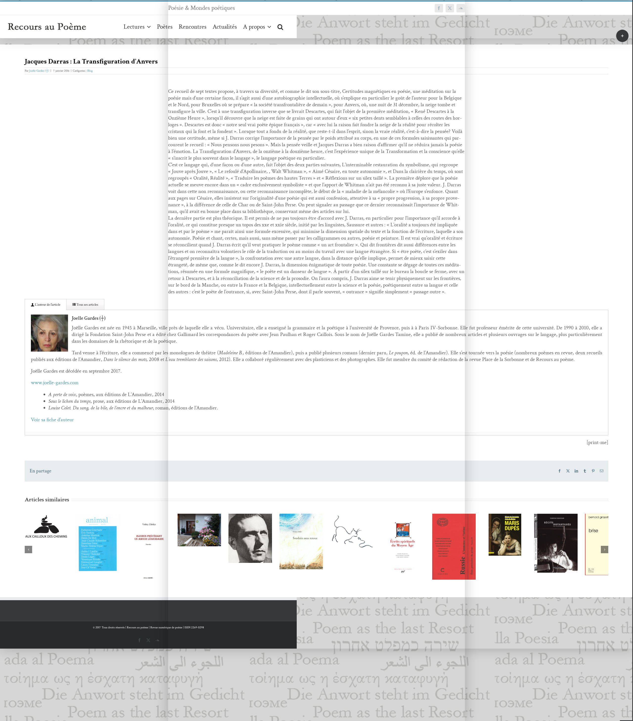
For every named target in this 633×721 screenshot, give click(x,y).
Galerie (87, 538)
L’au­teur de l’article (47, 304)
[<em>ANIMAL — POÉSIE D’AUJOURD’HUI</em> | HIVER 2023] (80, 551)
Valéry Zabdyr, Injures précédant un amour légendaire (191, 584)
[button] (280, 26)
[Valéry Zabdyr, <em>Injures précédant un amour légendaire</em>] (198, 593)
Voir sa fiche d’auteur (52, 419)
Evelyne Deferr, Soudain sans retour (545, 579)
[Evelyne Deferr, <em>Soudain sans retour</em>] (552, 585)
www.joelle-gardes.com (54, 382)
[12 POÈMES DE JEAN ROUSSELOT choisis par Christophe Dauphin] (434, 576)
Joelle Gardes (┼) (39, 71)
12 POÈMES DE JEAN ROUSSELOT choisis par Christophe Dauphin (427, 567)
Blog (90, 71)
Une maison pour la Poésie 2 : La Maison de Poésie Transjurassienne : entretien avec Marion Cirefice (309, 542)
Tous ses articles (87, 304)
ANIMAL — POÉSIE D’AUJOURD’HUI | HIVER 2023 (73, 538)
